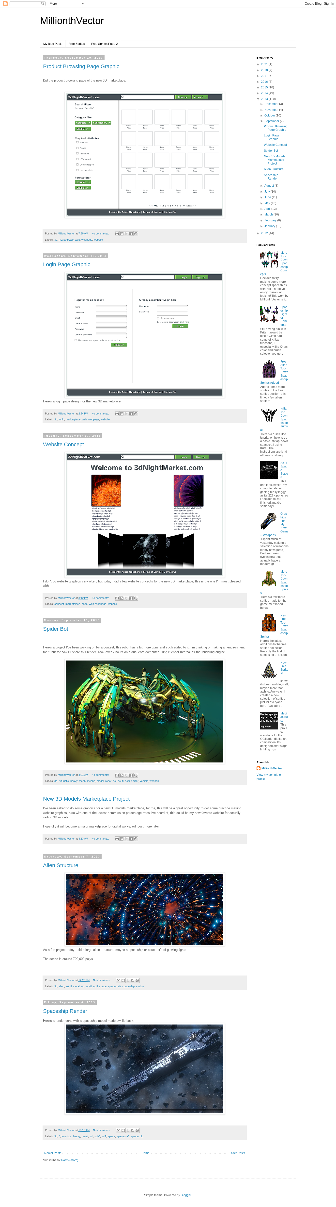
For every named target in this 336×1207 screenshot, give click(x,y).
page (85, 603)
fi (71, 986)
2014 (265, 93)
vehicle (144, 780)
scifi (127, 780)
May (267, 203)
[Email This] (117, 233)
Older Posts (237, 1153)
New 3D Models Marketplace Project (86, 799)
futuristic (64, 780)
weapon (154, 780)
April (267, 209)
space (103, 986)
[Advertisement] (276, 870)
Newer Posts (52, 1153)
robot (108, 780)
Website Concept (63, 444)
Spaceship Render (65, 1011)
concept (59, 603)
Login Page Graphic (66, 264)
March (269, 214)
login (61, 419)
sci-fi (120, 780)
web (77, 239)
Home (145, 1153)
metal (76, 986)
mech (82, 780)
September (272, 121)
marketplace (66, 239)
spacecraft (114, 986)
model (100, 780)
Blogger (186, 1195)
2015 (265, 87)
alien (61, 986)
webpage (86, 239)
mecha (91, 780)
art (67, 986)
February (270, 220)
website (98, 239)
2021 (265, 64)
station (140, 986)
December (271, 104)
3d (55, 239)
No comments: (101, 233)
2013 (265, 99)
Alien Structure (60, 865)
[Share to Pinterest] (135, 233)
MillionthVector (72, 20)
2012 (265, 233)
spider (134, 780)
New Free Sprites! (284, 668)
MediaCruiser (284, 717)
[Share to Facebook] (131, 233)
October (270, 115)
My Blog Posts (52, 44)
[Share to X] (126, 233)
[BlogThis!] (121, 233)
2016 (265, 81)
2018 (265, 70)
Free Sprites (77, 44)
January (270, 226)
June (268, 197)
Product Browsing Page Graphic (81, 66)
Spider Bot (55, 629)
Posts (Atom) (69, 1160)
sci (114, 780)
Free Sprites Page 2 (104, 44)
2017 (265, 76)
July (267, 191)
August (269, 185)
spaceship (128, 986)
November (271, 110)
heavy (73, 780)
